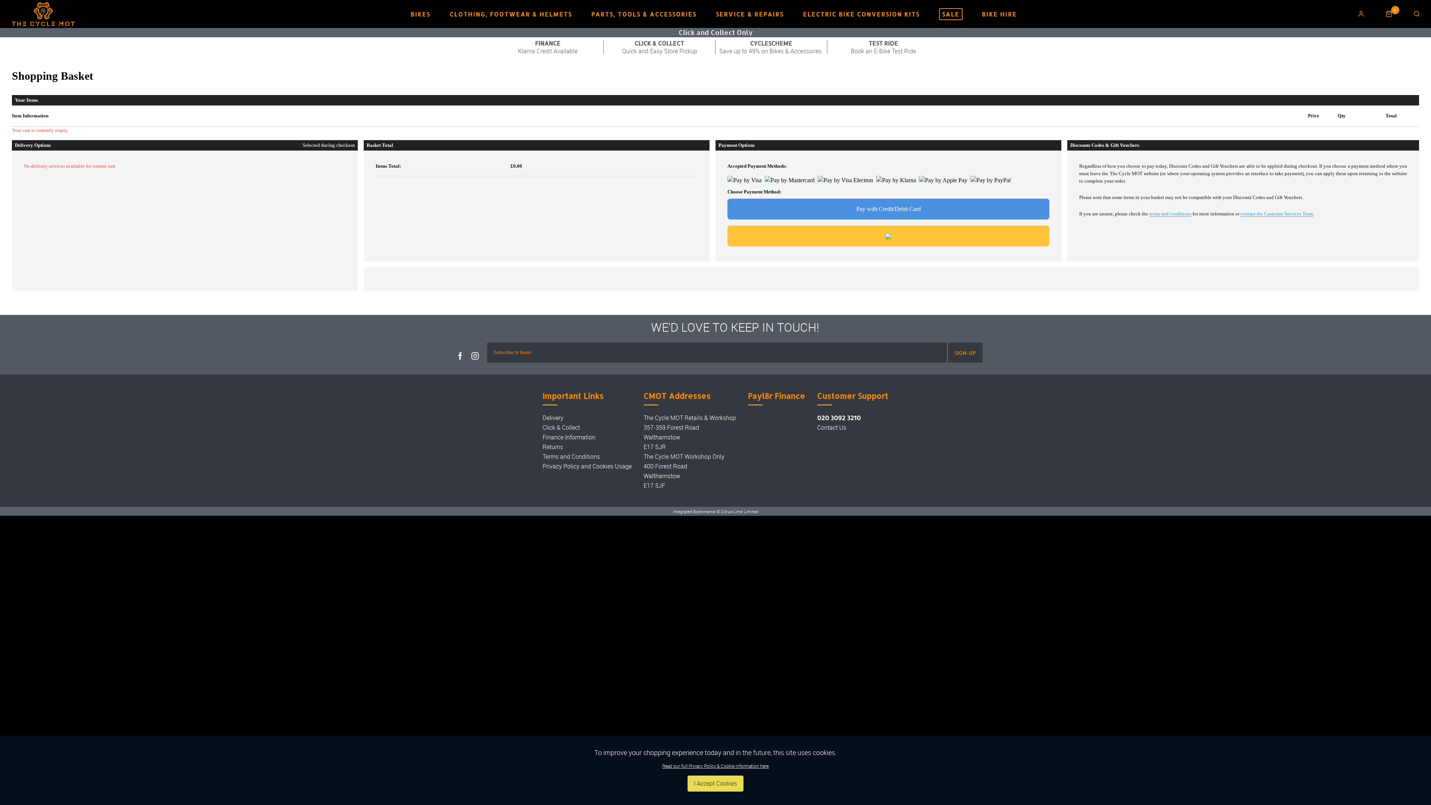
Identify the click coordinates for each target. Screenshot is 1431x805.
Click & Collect (561, 427)
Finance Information (569, 437)
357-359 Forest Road (671, 427)
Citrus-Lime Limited (739, 511)
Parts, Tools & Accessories (643, 14)
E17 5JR (655, 447)
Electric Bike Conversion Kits (861, 14)
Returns (553, 447)
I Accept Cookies (715, 783)
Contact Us (831, 427)
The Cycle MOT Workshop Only (684, 456)
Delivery (553, 418)
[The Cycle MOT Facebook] (460, 356)
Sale (951, 14)
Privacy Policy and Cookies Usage (587, 466)
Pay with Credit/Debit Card (888, 209)
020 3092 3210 (839, 418)
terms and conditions (1170, 214)
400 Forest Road (665, 466)
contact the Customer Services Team (1277, 214)
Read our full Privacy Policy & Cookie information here (715, 766)
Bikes (420, 14)
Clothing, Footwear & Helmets (511, 14)
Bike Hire (999, 14)
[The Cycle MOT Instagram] (475, 356)
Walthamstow (662, 437)
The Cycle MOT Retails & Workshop (690, 418)
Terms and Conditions (571, 456)
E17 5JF (654, 486)
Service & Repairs (750, 14)
